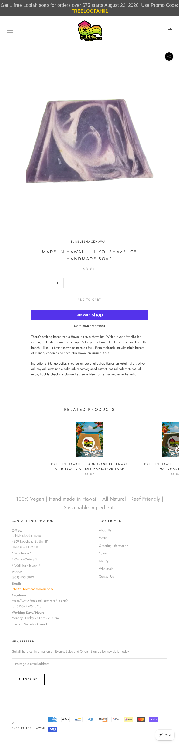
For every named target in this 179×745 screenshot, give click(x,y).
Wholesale (106, 568)
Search (103, 553)
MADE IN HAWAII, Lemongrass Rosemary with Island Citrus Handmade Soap (89, 466)
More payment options (89, 325)
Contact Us (106, 576)
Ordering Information (113, 545)
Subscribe (28, 679)
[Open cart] (170, 30)
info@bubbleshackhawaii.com (32, 589)
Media (103, 538)
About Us (105, 530)
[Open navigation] (10, 31)
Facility (103, 561)
